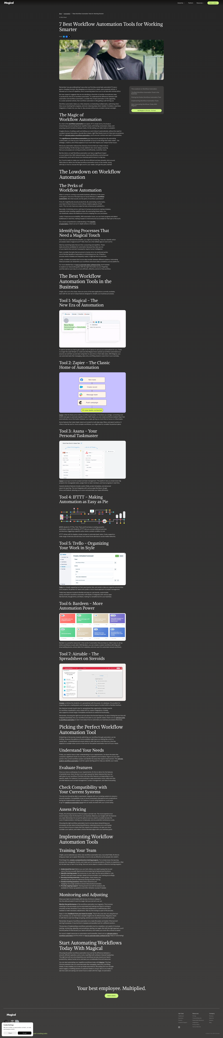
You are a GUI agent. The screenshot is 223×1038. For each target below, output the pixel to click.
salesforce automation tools (74, 802)
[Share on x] (69, 37)
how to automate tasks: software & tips (87, 265)
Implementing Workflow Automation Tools (144, 100)
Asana (61, 481)
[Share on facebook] (67, 37)
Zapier (61, 415)
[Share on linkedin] (64, 37)
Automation (67, 13)
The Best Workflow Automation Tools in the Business (145, 93)
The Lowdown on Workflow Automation (144, 89)
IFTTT (61, 527)
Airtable (61, 703)
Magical (101, 962)
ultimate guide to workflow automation (77, 135)
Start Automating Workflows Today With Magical (144, 104)
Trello (61, 587)
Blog (60, 13)
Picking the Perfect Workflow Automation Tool (146, 97)
